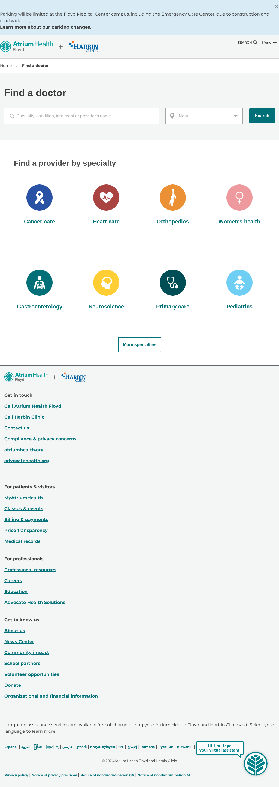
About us (14, 630)
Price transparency (26, 530)
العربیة (25, 747)
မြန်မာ (38, 747)
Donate (12, 685)
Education (16, 591)
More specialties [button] (139, 344)
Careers (13, 580)
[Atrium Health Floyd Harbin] (49, 46)
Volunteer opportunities (31, 674)
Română (148, 747)
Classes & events (23, 508)
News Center (19, 641)
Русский (166, 747)
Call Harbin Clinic (24, 417)
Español (11, 747)
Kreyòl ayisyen (102, 747)
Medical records (22, 541)
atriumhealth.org (24, 449)
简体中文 (52, 747)
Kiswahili (185, 747)
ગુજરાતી (81, 747)
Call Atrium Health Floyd (32, 406)
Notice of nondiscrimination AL (164, 775)
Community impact (26, 652)
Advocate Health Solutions (34, 602)
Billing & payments (26, 519)
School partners (22, 663)
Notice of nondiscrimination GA (107, 775)
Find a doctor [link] (35, 65)
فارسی (67, 747)
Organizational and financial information (51, 696)
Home (6, 65)
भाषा (121, 747)
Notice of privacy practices (54, 775)
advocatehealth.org (26, 460)
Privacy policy (16, 775)
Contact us (16, 428)
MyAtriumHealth (23, 497)
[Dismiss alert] (277, 6)
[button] (39, 205)
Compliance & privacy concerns (40, 438)
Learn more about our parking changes (45, 27)
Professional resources (30, 569)
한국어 (132, 747)
